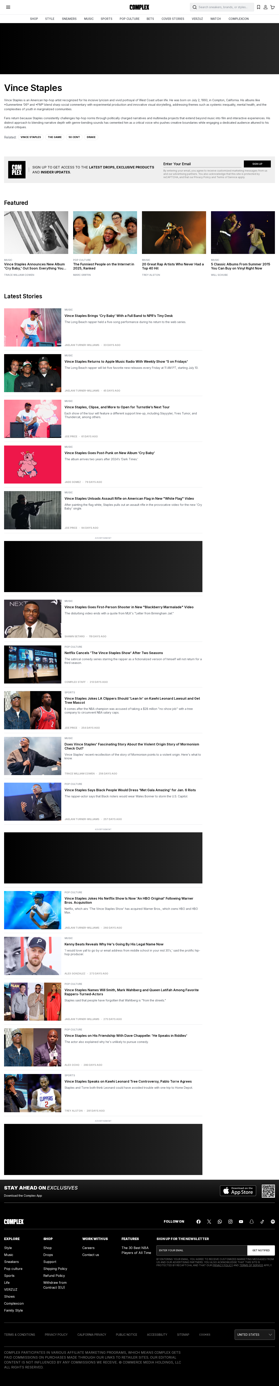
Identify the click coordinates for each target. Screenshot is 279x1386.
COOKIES (204, 1334)
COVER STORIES (173, 18)
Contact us (90, 1255)
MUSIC (89, 18)
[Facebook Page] (198, 1222)
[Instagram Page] (230, 1222)
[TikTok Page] (262, 1222)
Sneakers (11, 1262)
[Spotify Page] (273, 1222)
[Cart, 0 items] (272, 7)
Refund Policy (54, 1276)
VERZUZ (197, 18)
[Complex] (139, 7)
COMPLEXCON (239, 18)
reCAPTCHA (170, 177)
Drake (91, 137)
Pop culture (13, 1269)
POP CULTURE (130, 18)
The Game (55, 137)
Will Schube (219, 275)
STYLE (49, 18)
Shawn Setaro (75, 636)
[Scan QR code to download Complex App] (268, 1191)
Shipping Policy (55, 1269)
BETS (150, 18)
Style (8, 1248)
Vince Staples (31, 137)
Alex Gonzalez (75, 973)
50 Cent (74, 137)
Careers (88, 1248)
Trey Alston (151, 275)
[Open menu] (8, 7)
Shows (9, 1296)
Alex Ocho (72, 1065)
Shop (47, 1248)
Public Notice (126, 1334)
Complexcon (14, 1303)
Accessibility (157, 1334)
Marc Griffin (82, 275)
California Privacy (91, 1334)
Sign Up (257, 163)
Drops (48, 1255)
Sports (9, 1276)
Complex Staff (75, 682)
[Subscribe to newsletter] (261, 1250)
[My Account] (265, 7)
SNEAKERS (69, 18)
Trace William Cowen (19, 275)
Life (7, 1283)
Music (8, 259)
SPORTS (106, 18)
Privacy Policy (202, 177)
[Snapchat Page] (252, 1222)
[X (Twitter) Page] (209, 1222)
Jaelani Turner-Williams (82, 345)
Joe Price (71, 436)
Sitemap (183, 1334)
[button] (255, 1335)
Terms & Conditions (19, 1334)
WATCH (215, 18)
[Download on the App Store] (238, 1191)
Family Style (13, 1310)
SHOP (34, 18)
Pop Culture (82, 259)
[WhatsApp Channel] (220, 1222)
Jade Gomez (73, 482)
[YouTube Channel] (241, 1222)
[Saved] (258, 7)
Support (49, 1262)
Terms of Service (227, 177)
